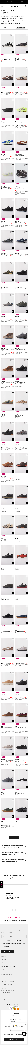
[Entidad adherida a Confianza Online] (14, 1008)
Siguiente (14, 837)
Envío (2, 969)
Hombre (19, 1030)
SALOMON (3, 538)
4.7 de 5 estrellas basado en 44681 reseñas (14, 920)
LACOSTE (17, 660)
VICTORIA (3, 414)
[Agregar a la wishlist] (13, 35)
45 (21, 833)
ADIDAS (17, 57)
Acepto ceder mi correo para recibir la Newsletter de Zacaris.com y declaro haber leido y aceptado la (14, 1034)
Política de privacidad (17, 1035)
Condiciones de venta (6, 974)
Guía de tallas (4, 999)
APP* (20, 2)
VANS (2, 627)
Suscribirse (8, 951)
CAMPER (17, 477)
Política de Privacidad (6, 962)
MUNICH (3, 56)
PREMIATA (17, 186)
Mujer (10, 1030)
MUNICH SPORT (5, 476)
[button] (13, 910)
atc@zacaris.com (5, 986)
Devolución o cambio (6, 972)
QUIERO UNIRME (14, 1039)
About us (3, 959)
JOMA (16, 414)
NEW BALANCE (18, 154)
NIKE (2, 792)
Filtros (7, 27)
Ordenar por (20, 27)
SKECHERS (3, 221)
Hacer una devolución (6, 977)
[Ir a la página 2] (25, 833)
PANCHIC (3, 348)
